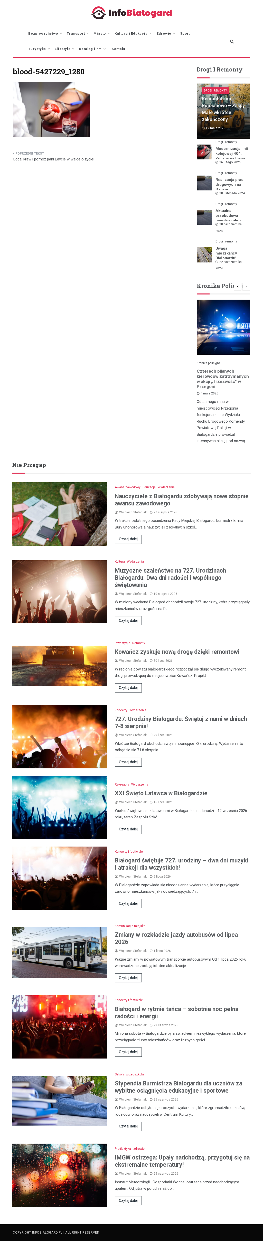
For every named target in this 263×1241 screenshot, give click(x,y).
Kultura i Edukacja (131, 33)
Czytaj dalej (128, 539)
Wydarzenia (166, 487)
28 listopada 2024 (232, 193)
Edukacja (149, 487)
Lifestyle (62, 49)
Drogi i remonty (215, 90)
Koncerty (121, 710)
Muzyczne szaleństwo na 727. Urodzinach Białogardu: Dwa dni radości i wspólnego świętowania (170, 577)
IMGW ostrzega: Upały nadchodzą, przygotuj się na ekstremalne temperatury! (182, 1161)
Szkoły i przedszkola (129, 1074)
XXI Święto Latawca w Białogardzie (161, 793)
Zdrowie (164, 33)
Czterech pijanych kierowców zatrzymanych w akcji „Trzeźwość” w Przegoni (223, 379)
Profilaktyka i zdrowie (130, 1149)
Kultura (120, 561)
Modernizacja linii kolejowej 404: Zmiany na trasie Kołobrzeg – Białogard (231, 158)
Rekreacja (122, 784)
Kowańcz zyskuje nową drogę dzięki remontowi (177, 651)
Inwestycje (122, 643)
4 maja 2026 (209, 393)
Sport (185, 33)
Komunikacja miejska (130, 926)
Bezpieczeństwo (43, 33)
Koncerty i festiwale (129, 851)
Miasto (99, 33)
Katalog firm (90, 49)
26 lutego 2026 (230, 162)
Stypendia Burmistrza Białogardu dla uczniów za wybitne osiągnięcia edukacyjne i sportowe (178, 1087)
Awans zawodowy (127, 487)
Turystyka (37, 49)
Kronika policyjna (209, 363)
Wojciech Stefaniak (133, 512)
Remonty (138, 643)
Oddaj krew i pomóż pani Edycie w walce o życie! (53, 159)
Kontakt (118, 49)
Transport (76, 33)
